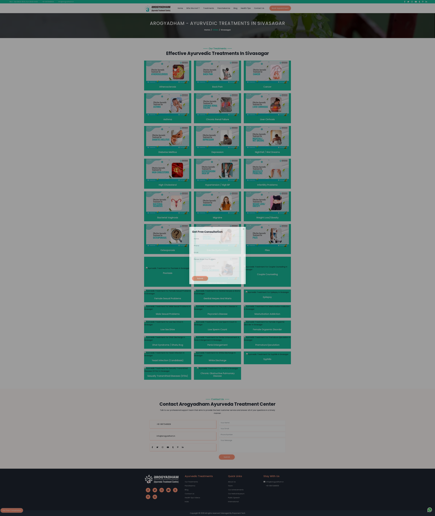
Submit (200, 281)
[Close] (243, 231)
